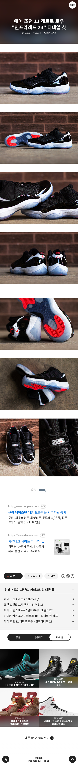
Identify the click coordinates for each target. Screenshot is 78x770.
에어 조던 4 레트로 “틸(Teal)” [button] (19, 668)
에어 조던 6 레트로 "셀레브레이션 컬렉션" (28, 610)
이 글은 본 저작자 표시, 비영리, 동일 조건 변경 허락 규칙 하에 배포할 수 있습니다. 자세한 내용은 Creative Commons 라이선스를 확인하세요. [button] (68, 576)
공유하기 (39, 637)
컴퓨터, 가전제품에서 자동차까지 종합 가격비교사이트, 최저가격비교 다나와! (26, 549)
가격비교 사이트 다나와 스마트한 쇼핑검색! (26, 541)
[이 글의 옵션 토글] (19, 576)
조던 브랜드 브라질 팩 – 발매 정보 (23, 605)
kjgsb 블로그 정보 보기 (72, 5)
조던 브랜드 (21, 590)
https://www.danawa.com (23, 535)
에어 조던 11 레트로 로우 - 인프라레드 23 (28, 621)
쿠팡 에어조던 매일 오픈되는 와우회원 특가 (37, 512)
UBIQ (42, 490)
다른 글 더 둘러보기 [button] (37, 738)
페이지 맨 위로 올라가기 (72, 759)
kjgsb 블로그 (6, 759)
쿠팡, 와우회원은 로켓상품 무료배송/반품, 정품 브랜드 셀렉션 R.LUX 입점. (37, 520)
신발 (7, 590)
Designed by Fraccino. (39, 760)
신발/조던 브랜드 (49, 33)
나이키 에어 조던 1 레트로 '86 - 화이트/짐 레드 (31, 616)
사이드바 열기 (6, 5)
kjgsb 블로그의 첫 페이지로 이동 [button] (39, 5)
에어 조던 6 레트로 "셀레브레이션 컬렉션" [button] (19, 707)
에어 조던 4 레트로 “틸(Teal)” (21, 599)
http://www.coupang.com (23, 506)
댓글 (18, 637)
